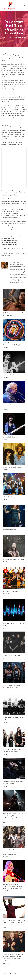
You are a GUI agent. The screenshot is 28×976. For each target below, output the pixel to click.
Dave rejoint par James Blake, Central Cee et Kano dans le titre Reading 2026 (14, 922)
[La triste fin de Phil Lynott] (14, 434)
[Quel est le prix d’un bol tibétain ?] (14, 309)
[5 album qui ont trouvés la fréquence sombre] (14, 620)
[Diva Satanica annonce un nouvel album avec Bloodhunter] (14, 746)
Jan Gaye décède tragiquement (12, 467)
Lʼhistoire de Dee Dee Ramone (11, 375)
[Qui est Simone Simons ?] (14, 526)
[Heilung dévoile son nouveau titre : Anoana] (14, 556)
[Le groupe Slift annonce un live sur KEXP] (14, 714)
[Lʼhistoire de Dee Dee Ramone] (14, 371)
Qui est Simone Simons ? (10, 529)
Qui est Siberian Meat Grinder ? (12, 655)
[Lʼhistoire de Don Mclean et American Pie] (14, 401)
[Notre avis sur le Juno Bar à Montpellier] (14, 588)
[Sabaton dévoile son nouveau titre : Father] (14, 494)
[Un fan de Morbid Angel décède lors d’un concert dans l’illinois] (14, 682)
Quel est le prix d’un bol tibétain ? (13, 313)
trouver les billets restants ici (11, 230)
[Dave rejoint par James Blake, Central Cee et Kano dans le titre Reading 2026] (14, 917)
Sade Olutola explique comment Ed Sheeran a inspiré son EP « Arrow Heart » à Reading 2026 (13, 852)
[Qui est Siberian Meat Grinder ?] (14, 652)
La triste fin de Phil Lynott (10, 437)
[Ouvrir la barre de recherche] (21, 5)
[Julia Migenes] (9, 5)
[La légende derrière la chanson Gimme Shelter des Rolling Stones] (14, 339)
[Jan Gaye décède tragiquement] (14, 464)
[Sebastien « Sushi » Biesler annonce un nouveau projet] (14, 778)
